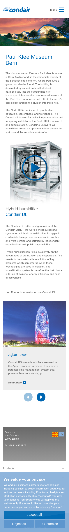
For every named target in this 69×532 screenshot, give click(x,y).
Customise (50, 524)
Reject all (19, 524)
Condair (16, 9)
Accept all (34, 515)
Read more (15, 382)
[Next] (41, 397)
